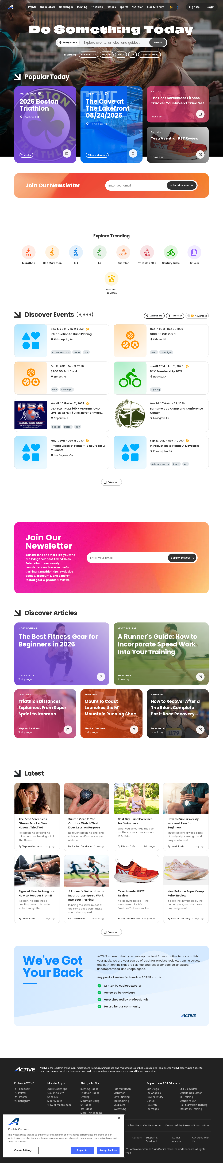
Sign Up (194, 7)
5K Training (186, 1097)
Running (82, 7)
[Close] (119, 1118)
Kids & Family (155, 7)
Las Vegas (153, 1109)
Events (32, 7)
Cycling (85, 1097)
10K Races (86, 1109)
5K (99, 255)
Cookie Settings (23, 1150)
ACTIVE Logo (21, 1068)
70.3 (147, 255)
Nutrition (137, 7)
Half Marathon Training (193, 1105)
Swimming (120, 1109)
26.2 (28, 255)
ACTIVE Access (176, 1139)
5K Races (85, 1105)
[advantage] (171, 7)
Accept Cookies (108, 1150)
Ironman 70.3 (88, 54)
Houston (152, 1105)
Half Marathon (122, 1089)
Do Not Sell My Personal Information (187, 1125)
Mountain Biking (149, 54)
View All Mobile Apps (59, 1105)
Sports (124, 7)
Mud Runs (119, 1105)
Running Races (89, 1089)
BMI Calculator (188, 1089)
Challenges (66, 7)
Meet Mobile (54, 1101)
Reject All (82, 1150)
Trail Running (121, 1101)
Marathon (119, 1093)
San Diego (153, 1089)
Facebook (24, 1089)
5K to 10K (52, 1097)
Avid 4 (120, 54)
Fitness (111, 7)
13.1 (52, 255)
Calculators (47, 7)
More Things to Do (91, 1113)
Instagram (24, 1101)
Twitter (22, 1093)
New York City (155, 1097)
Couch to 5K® (55, 1093)
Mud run (106, 54)
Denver (151, 1101)
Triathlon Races (89, 1093)
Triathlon (97, 7)
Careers (137, 1137)
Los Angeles (154, 1093)
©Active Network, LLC (136, 1149)
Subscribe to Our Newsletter (144, 1125)
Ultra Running (122, 1097)
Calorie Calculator (191, 1093)
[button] (111, 42)
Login (211, 7)
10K (132, 54)
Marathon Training (191, 1109)
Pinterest (23, 1097)
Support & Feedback (152, 1139)
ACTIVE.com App (57, 1089)
